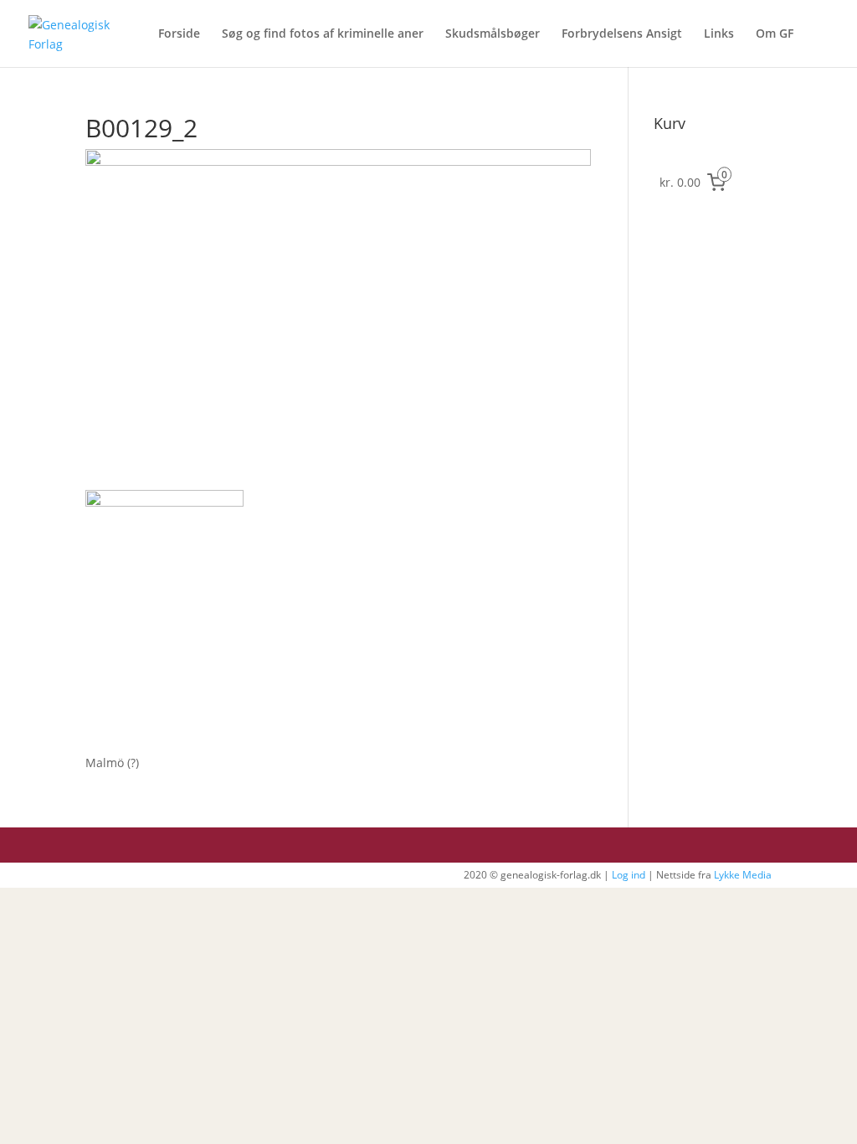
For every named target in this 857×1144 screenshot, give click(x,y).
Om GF (774, 34)
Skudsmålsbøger (492, 34)
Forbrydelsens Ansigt (622, 34)
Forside (179, 34)
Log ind (628, 875)
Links (719, 34)
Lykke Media (743, 875)
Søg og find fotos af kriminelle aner (322, 34)
